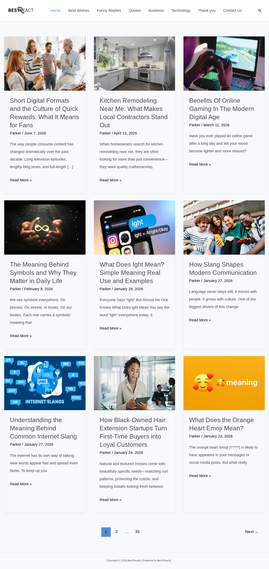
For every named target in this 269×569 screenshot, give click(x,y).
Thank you (207, 10)
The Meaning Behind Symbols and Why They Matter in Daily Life (43, 272)
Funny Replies (109, 10)
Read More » (21, 181)
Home (56, 10)
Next (252, 531)
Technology (180, 10)
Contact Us (232, 10)
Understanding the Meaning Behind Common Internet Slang (43, 428)
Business (156, 10)
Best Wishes (78, 10)
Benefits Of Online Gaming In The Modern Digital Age (221, 108)
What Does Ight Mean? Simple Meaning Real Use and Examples (132, 272)
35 (137, 531)
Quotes (135, 10)
